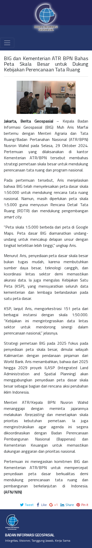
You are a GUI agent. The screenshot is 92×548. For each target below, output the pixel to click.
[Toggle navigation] (7, 43)
